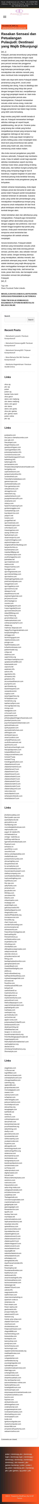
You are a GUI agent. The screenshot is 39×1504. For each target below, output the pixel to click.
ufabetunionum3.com (12, 1236)
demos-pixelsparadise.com (14, 854)
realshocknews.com (11, 640)
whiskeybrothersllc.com (13, 796)
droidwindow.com (11, 1326)
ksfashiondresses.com (12, 647)
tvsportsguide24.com (12, 608)
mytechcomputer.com (12, 1424)
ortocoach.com (10, 713)
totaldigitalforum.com (12, 1387)
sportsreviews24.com (12, 611)
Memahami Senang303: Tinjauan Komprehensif (17, 351)
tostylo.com (9, 518)
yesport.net (8, 516)
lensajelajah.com (10, 1109)
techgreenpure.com (11, 1161)
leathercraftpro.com (12, 703)
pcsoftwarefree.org (11, 1126)
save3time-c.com (11, 849)
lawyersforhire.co (11, 547)
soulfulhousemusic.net (12, 742)
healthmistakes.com (12, 645)
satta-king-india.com (12, 1187)
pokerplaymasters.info (12, 452)
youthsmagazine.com (12, 557)
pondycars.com (10, 1343)
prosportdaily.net (11, 1312)
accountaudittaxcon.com (13, 681)
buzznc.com (9, 1397)
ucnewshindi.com (11, 476)
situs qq (7, 384)
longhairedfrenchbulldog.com (15, 545)
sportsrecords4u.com (12, 1229)
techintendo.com (10, 1158)
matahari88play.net (11, 552)
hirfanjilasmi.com (10, 698)
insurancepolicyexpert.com (14, 871)
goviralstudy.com (11, 1015)
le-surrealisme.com (11, 866)
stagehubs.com (10, 1068)
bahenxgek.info (10, 462)
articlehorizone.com (12, 1192)
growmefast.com (10, 618)
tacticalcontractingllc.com (14, 747)
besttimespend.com (11, 689)
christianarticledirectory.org (15, 1049)
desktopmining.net (11, 1027)
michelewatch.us (10, 834)
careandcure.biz (10, 691)
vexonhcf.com (9, 851)
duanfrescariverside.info (13, 1263)
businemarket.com (11, 550)
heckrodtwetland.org (12, 973)
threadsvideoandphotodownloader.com (19, 467)
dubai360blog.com (11, 613)
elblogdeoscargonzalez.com (15, 949)
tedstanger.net (9, 1285)
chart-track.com (10, 922)
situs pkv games (10, 411)
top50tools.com (10, 881)
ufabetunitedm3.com (12, 776)
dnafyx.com (8, 1131)
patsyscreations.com (12, 1102)
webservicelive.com (11, 1431)
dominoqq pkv (16, 1454)
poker (6, 389)
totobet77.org (9, 759)
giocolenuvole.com (11, 1134)
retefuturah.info (10, 1275)
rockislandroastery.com (13, 1412)
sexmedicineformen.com (13, 730)
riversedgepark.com (12, 1090)
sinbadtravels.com (11, 489)
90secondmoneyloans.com (14, 1178)
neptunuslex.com (10, 829)
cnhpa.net (8, 652)
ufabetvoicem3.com (12, 1246)
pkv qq (7, 387)
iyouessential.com (11, 1136)
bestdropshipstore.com (13, 1163)
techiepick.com (10, 1339)
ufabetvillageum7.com (12, 1243)
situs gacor (8, 397)
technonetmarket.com (12, 1282)
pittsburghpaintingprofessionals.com (18, 718)
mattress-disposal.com (13, 628)
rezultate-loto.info (11, 1224)
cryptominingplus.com (12, 540)
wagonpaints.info (11, 1292)
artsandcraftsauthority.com (14, 1429)
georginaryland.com (12, 964)
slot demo (8, 406)
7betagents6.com (11, 1197)
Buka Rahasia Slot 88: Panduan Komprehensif (16, 358)
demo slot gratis (10, 409)
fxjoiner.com (9, 1400)
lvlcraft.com (9, 1175)
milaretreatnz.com (11, 900)
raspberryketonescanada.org (15, 1351)
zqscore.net (8, 667)
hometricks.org (10, 701)
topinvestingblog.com (12, 878)
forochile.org (9, 920)
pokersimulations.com (12, 1219)
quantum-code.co (11, 1300)
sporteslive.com (10, 576)
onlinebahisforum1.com (13, 1078)
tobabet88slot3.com (12, 752)
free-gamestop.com (12, 486)
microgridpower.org (12, 706)
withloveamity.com (11, 1139)
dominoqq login (16, 1457)
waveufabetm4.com (11, 1248)
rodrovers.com (10, 1183)
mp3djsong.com (10, 825)
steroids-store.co (11, 954)
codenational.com (11, 1407)
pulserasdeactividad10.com (14, 1022)
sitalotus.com (9, 654)
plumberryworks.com (12, 720)
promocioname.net (11, 927)
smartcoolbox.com (11, 737)
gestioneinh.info (10, 1309)
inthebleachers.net (11, 1029)
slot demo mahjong (11, 401)
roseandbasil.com (11, 966)
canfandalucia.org (11, 1361)
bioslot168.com (10, 1426)
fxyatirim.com (9, 1144)
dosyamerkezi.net (11, 864)
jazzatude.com (10, 890)
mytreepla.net (9, 1217)
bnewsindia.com (10, 1336)
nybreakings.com (10, 1365)
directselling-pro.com (12, 1414)
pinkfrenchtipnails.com (13, 581)
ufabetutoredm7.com (12, 786)
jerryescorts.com (10, 598)
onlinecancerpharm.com (13, 623)
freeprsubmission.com (12, 1329)
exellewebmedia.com (12, 484)
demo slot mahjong (11, 399)
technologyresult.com (12, 1148)
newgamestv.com (11, 584)
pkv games (14, 1471)
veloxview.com (10, 791)
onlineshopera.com (11, 1119)
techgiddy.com (10, 469)
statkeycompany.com (12, 873)
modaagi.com (9, 903)
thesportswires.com (12, 567)
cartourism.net (10, 1017)
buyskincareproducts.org (13, 1034)
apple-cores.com (10, 1020)
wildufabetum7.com (11, 798)
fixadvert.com (9, 844)
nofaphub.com (9, 1097)
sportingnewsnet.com (12, 572)
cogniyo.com (9, 694)
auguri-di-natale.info (12, 832)
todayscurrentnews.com (13, 754)
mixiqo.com (8, 708)
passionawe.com (10, 715)
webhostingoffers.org (12, 1151)
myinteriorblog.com (11, 1334)
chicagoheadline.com (12, 1080)
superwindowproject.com (14, 1005)
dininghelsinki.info (11, 1261)
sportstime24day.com (12, 574)
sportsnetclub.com (11, 523)
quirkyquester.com (11, 728)
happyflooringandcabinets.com (16, 630)
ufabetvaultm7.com (11, 1241)
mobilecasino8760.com (13, 986)
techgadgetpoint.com (12, 606)
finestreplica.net (10, 1268)
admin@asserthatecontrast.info (14, 28)
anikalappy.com (10, 1258)
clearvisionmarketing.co (13, 1297)
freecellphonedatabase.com (15, 479)
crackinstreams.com (12, 1202)
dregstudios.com (10, 912)
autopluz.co (8, 847)
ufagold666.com (10, 1331)
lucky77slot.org (10, 615)
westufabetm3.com (11, 793)
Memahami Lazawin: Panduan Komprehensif (16, 337)
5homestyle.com (10, 1051)
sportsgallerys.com (11, 586)
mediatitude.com (10, 856)
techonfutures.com (11, 1346)
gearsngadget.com (11, 1207)
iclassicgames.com (11, 530)
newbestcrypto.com (12, 525)
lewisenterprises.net (12, 1124)
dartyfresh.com (10, 1122)
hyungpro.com (9, 569)
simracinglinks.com (11, 861)
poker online (9, 416)
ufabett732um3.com (12, 1287)
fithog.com (8, 959)
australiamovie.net (11, 820)
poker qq (7, 392)
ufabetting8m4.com (11, 1234)
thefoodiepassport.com (13, 1003)
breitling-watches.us (12, 839)
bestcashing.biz (10, 934)
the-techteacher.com (12, 1380)
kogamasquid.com (11, 1039)
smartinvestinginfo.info (13, 1278)
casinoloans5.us (10, 990)
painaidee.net (9, 559)
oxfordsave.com (10, 528)
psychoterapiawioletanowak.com (17, 723)
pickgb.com (8, 642)
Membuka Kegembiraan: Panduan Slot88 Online (17, 365)
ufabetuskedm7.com (12, 781)
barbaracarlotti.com (12, 1025)
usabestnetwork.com (12, 496)
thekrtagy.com (10, 1370)
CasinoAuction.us (11, 993)
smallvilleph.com (10, 905)
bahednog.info (9, 459)
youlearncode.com (11, 1141)
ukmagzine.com (10, 491)
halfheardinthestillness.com (14, 976)
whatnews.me (9, 1302)
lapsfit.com (8, 1212)
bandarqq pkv (19, 1468)
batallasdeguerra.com (12, 910)
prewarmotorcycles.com (13, 859)
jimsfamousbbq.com (12, 815)
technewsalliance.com (12, 1280)
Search (7, 316)
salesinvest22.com (11, 1314)
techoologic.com (10, 1348)
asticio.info (8, 672)
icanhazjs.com (9, 1010)
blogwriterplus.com (11, 445)
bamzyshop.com (10, 1341)
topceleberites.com (11, 1231)
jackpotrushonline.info (12, 474)
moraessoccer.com (11, 917)
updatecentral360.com (13, 662)
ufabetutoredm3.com (12, 784)
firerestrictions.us (11, 937)
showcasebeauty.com (12, 868)
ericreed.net (9, 981)
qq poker (8, 1468)
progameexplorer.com (12, 1409)
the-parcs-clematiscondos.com (16, 437)
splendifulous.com (11, 1226)
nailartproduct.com (11, 1170)
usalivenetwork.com (12, 472)
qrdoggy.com (9, 635)
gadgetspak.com (10, 1204)
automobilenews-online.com (15, 1382)
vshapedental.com (11, 1358)
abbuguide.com (10, 1146)
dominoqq (28, 1457)
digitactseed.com (11, 1173)
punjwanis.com (10, 435)
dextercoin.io (9, 1046)
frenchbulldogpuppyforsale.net (16, 1037)
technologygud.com (12, 637)
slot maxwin (19, 1462)
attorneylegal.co (10, 601)
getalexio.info (9, 679)
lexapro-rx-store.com (12, 1032)
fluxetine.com (9, 983)
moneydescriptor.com (12, 555)
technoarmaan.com (11, 1390)
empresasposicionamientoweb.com (17, 1392)
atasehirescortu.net (11, 594)
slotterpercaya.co (11, 735)
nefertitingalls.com (11, 1100)
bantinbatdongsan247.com (14, 457)
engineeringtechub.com (13, 596)
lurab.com (8, 1419)
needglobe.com (10, 711)
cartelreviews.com (11, 1165)
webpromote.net (10, 951)
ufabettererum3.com (12, 764)
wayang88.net (9, 1251)
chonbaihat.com (10, 946)
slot (6, 286)
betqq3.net (8, 988)
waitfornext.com (10, 1295)
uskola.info (8, 1290)
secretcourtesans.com (12, 1075)
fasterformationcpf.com (13, 506)
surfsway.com (9, 1168)
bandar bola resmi (11, 394)
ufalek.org (8, 625)
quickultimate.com (11, 725)
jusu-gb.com (9, 440)
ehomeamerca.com (11, 1156)
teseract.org (9, 1317)
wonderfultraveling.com (13, 925)
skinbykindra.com (11, 1402)
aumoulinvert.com (11, 1000)
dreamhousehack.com (12, 1378)
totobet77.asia (9, 757)
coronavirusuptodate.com (14, 1200)
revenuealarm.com (11, 1417)
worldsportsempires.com (13, 659)
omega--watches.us (12, 837)
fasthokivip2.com (11, 535)
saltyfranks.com (10, 886)
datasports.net (10, 591)
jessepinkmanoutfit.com (13, 498)
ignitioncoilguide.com (12, 1421)
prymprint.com (10, 684)
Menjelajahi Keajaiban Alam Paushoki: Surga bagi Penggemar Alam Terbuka (19, 295)
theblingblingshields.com (13, 579)
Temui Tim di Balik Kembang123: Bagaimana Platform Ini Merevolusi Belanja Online (17, 303)
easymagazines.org (11, 696)
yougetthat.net (10, 520)
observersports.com (12, 537)
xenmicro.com (9, 1117)
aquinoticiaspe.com (11, 542)
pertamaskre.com (11, 464)
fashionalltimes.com (12, 1385)
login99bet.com (10, 1073)
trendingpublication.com (13, 762)
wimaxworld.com (10, 929)
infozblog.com (9, 944)
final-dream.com (10, 1304)
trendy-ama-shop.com (12, 1319)
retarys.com (9, 503)
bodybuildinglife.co (11, 633)
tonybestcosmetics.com (13, 1395)
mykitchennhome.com (12, 998)
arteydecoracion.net (12, 956)
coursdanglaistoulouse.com (14, 827)
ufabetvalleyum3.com (12, 789)
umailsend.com (10, 501)
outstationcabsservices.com (15, 1368)
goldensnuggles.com (12, 508)
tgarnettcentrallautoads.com (15, 842)
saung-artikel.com (11, 533)
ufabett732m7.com (11, 1322)
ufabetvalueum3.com (12, 1239)
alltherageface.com (11, 1404)
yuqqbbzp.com (10, 1195)
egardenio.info (9, 674)
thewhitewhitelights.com (13, 968)
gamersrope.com (10, 481)
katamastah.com (10, 664)
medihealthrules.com (12, 1353)
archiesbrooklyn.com (12, 939)
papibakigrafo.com (11, 1007)
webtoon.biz (9, 564)
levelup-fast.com (10, 1214)
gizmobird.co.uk (10, 822)
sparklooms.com (10, 745)
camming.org (9, 1083)
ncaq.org (7, 1114)
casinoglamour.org (11, 1044)
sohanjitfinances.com (12, 740)
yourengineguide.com (12, 1363)
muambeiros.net (10, 942)
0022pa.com (9, 893)
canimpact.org (9, 1012)
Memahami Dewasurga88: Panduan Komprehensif (18, 344)
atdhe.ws (7, 971)
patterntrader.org (11, 650)
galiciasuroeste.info (11, 907)
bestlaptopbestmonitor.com (15, 961)
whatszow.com (10, 1153)
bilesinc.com (9, 898)
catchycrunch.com (11, 1095)
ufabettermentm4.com (12, 767)
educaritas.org (9, 1107)
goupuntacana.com (11, 1087)
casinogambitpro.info (12, 450)
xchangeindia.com (11, 1373)
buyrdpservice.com (11, 513)
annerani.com (9, 888)
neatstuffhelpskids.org (12, 915)
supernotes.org (10, 657)
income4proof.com (11, 1104)
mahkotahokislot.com (12, 620)
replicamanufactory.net (13, 1222)
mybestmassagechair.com (14, 978)
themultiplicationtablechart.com (16, 1042)
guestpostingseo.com (12, 447)
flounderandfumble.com (13, 1270)
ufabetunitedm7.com (12, 779)
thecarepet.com (10, 442)
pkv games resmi (10, 414)
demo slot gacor (10, 404)
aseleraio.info (9, 669)
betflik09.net (9, 1112)
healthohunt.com (10, 1273)
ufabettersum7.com (11, 769)
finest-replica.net (10, 1307)
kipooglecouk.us (10, 995)
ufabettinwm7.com (11, 772)
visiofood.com (9, 1324)
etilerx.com (8, 1265)
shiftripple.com (10, 733)
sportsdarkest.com (11, 562)
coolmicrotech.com (11, 1375)
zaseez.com (9, 1092)
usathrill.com (9, 1356)
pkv (29, 1471)
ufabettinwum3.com (12, 774)
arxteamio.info (9, 676)
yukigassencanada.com (13, 1190)
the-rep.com (9, 883)
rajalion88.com (10, 1085)
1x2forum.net (9, 1070)
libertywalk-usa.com (12, 817)
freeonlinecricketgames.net (14, 932)
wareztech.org (9, 494)
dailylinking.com (10, 1129)
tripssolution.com (11, 1185)
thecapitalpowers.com (12, 750)
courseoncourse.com (12, 455)
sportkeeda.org (10, 686)
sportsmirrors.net (11, 589)
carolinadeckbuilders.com (14, 876)
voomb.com (9, 603)
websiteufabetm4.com (12, 1253)
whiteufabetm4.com (12, 1256)
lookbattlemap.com (11, 511)
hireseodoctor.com (11, 1209)
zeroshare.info (9, 895)
